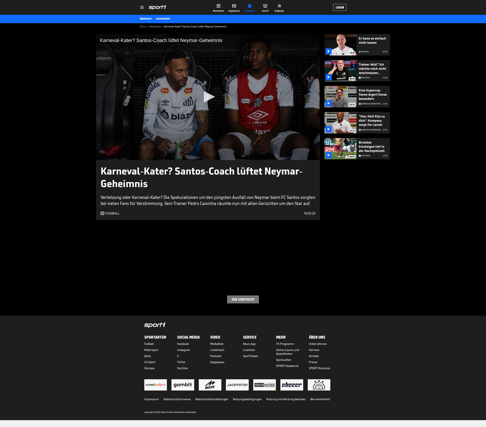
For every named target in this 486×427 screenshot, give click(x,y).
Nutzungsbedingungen (247, 399)
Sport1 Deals (250, 356)
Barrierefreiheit (320, 399)
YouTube (182, 368)
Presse (313, 362)
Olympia (149, 368)
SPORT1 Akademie (287, 366)
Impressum (151, 399)
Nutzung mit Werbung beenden (286, 399)
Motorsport (151, 350)
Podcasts (215, 356)
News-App (249, 344)
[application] (208, 97)
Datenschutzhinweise (177, 399)
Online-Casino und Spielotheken (287, 352)
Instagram (183, 350)
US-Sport (149, 362)
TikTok (181, 362)
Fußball (149, 344)
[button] (208, 96)
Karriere (314, 350)
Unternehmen (318, 344)
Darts (147, 356)
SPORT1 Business (319, 368)
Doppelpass (217, 362)
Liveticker (249, 350)
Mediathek (216, 344)
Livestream (217, 350)
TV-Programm (285, 344)
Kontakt (314, 356)
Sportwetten (283, 360)
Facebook (183, 344)
